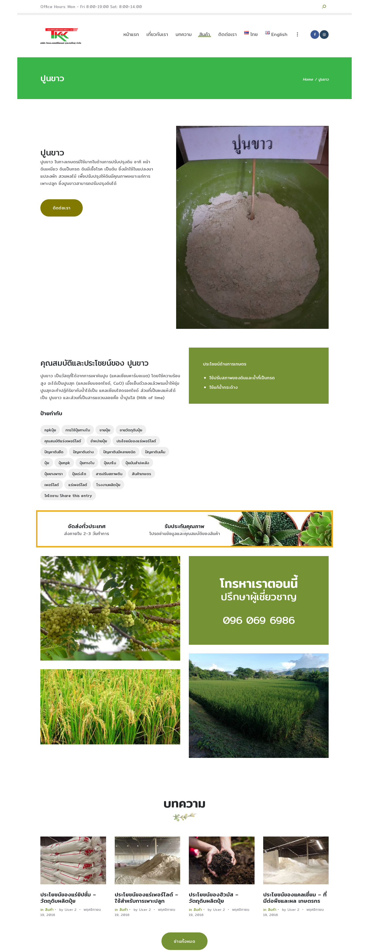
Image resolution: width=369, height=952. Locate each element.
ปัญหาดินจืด (53, 452)
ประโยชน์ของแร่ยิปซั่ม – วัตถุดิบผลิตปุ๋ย (68, 898)
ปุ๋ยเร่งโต (79, 474)
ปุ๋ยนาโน (110, 463)
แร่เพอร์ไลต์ (77, 485)
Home (308, 79)
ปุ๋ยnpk (64, 463)
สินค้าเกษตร (141, 474)
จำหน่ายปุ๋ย (99, 441)
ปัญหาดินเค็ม (155, 452)
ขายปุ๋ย (104, 430)
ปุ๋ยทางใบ (87, 463)
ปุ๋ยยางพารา (53, 474)
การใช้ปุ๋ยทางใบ (77, 430)
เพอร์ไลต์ (51, 485)
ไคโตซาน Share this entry (68, 495)
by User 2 (68, 909)
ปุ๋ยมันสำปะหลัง (137, 463)
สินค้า (49, 909)
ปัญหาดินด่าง (83, 452)
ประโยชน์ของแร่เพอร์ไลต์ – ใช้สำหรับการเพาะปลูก (146, 898)
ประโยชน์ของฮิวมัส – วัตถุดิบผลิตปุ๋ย (213, 898)
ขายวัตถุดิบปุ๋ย (131, 430)
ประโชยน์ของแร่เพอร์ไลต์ (136, 441)
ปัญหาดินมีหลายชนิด (119, 452)
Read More (73, 860)
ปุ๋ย (46, 463)
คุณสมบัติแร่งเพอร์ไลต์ (62, 441)
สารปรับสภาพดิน (109, 474)
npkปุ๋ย (50, 430)
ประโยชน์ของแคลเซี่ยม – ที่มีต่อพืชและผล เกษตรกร (295, 898)
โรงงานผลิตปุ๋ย (108, 485)
